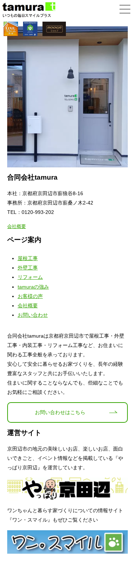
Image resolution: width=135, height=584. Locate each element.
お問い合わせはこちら (60, 412)
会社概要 (16, 226)
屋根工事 (28, 258)
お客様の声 (30, 296)
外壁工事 (28, 268)
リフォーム (30, 277)
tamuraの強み (33, 287)
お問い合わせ (33, 315)
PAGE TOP (125, 559)
